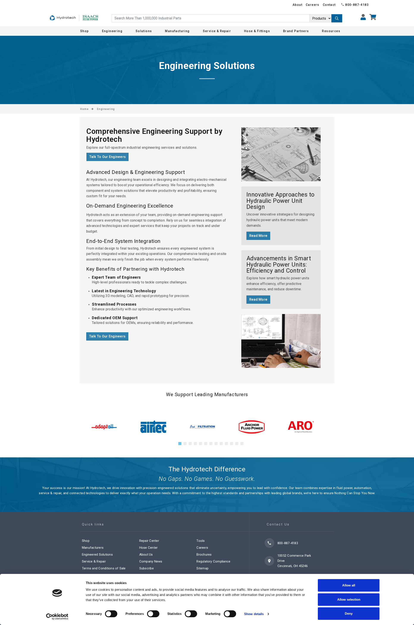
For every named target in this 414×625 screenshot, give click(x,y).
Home (84, 109)
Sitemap (202, 568)
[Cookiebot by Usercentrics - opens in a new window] (57, 616)
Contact (329, 4)
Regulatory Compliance (213, 561)
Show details (254, 614)
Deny (349, 613)
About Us (146, 554)
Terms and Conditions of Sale (104, 568)
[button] (179, 443)
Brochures (204, 554)
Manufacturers (93, 548)
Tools (200, 541)
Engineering (112, 31)
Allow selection (348, 599)
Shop (84, 31)
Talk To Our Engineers (107, 157)
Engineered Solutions (97, 554)
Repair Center (149, 541)
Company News (150, 561)
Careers (312, 4)
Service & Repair (94, 561)
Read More (258, 236)
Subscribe (146, 568)
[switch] (153, 613)
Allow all (348, 585)
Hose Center (148, 548)
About (297, 4)
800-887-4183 (357, 4)
